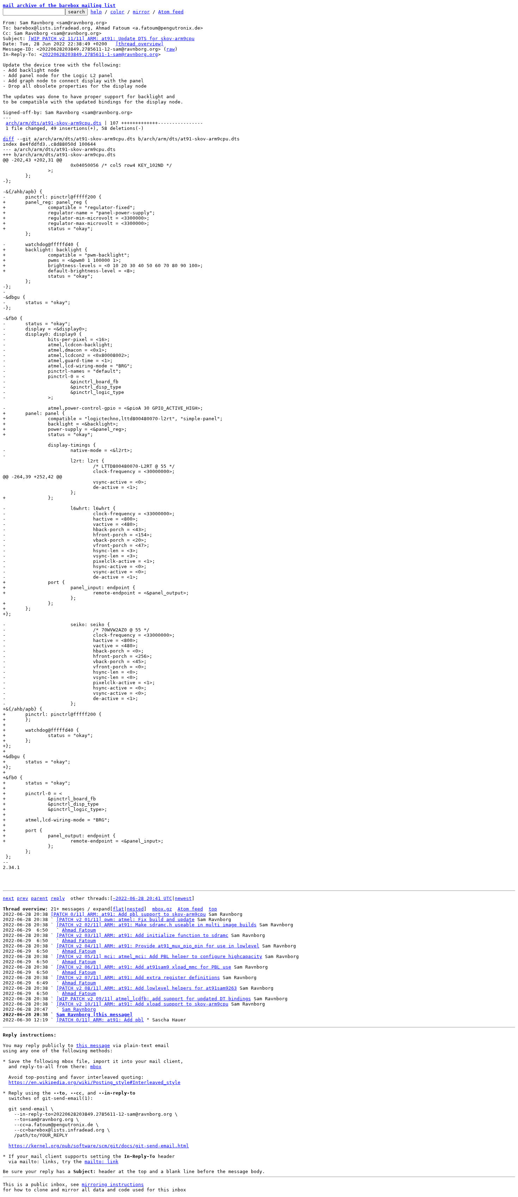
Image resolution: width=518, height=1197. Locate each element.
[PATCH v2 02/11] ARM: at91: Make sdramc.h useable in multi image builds (156, 924)
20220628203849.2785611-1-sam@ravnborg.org (100, 54)
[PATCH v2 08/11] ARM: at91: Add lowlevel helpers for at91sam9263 (146, 988)
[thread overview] (140, 43)
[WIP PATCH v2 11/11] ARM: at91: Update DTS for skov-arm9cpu (111, 38)
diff (8, 138)
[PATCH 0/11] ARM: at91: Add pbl (100, 1019)
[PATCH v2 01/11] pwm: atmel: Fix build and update (125, 919)
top (213, 909)
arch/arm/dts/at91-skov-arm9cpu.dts (53, 123)
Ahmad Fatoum (79, 930)
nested (135, 909)
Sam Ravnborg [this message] (94, 1014)
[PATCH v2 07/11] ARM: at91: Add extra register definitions (138, 977)
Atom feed (171, 11)
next (8, 898)
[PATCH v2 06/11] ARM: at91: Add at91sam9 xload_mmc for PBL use (143, 967)
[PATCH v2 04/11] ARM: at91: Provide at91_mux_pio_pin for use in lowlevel (157, 946)
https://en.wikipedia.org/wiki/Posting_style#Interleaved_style (94, 1082)
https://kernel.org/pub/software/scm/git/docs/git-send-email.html (98, 1145)
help (96, 11)
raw (170, 49)
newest (183, 898)
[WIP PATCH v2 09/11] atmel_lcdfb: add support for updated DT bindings (153, 998)
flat (118, 909)
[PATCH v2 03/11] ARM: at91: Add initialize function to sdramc (142, 935)
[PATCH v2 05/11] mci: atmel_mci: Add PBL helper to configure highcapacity (159, 956)
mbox (95, 1066)
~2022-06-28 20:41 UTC (142, 898)
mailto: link (101, 1161)
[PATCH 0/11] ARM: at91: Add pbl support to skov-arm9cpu (128, 914)
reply (58, 898)
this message (93, 1045)
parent (39, 898)
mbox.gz (162, 909)
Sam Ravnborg (79, 1009)
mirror (141, 11)
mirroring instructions (113, 1184)
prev (22, 898)
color (117, 11)
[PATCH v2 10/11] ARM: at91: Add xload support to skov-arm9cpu (142, 1004)
